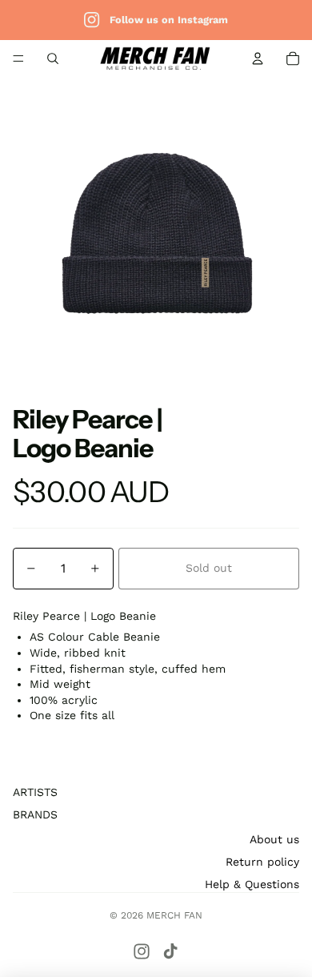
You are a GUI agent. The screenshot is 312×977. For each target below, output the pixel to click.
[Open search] (52, 58)
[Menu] (18, 58)
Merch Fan (174, 915)
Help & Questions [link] (252, 884)
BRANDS (35, 814)
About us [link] (274, 839)
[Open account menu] (257, 58)
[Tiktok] (170, 951)
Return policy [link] (262, 861)
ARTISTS (35, 792)
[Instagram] (141, 951)
